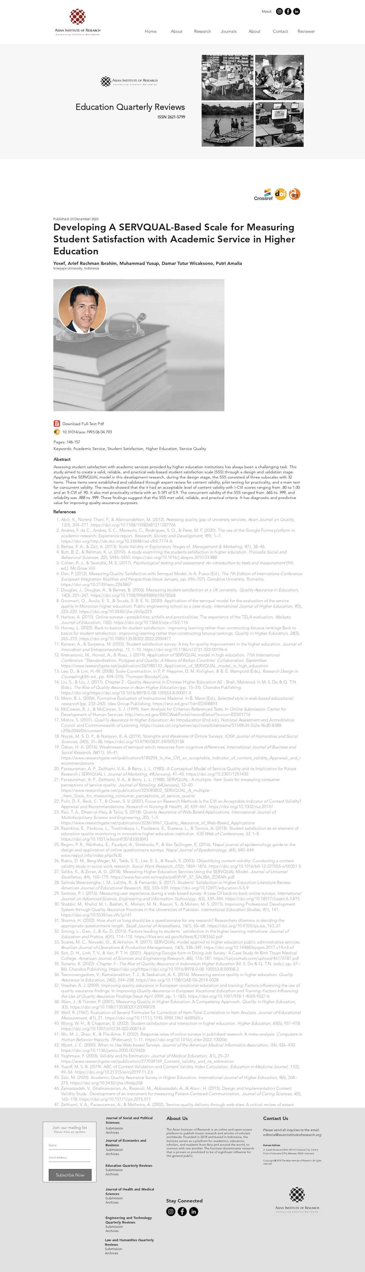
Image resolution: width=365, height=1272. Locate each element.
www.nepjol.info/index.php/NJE (91, 855)
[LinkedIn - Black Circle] (296, 11)
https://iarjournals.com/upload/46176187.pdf (256, 958)
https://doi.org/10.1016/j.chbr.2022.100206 (186, 1039)
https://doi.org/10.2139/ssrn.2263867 (96, 584)
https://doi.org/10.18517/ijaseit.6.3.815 (262, 898)
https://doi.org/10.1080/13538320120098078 (112, 1007)
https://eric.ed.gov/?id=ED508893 (185, 703)
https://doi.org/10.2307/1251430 (217, 774)
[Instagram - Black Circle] (279, 11)
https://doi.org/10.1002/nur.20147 (241, 806)
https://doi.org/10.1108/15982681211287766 (133, 525)
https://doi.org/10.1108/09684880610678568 (133, 595)
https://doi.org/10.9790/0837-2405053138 (144, 741)
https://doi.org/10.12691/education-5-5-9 (209, 887)
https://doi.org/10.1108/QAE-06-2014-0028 (177, 980)
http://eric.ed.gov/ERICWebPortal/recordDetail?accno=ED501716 (187, 714)
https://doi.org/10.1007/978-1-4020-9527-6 (228, 996)
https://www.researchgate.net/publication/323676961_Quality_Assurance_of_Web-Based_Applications (158, 822)
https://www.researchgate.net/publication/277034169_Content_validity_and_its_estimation (147, 1061)
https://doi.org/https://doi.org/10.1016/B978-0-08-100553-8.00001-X (126, 692)
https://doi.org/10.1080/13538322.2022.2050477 (125, 638)
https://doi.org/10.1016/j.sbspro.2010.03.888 (174, 557)
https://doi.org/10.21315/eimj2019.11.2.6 (114, 1072)
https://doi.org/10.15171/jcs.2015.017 (115, 1099)
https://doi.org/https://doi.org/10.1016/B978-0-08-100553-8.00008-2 (174, 969)
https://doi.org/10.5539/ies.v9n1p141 (96, 915)
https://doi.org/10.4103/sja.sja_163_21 (244, 925)
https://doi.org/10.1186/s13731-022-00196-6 (185, 649)
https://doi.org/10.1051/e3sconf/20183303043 (104, 839)
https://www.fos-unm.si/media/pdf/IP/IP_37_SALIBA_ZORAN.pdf (172, 877)
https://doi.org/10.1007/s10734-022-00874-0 (103, 1028)
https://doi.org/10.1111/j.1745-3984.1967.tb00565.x (154, 1018)
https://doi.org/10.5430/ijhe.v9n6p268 (106, 1083)
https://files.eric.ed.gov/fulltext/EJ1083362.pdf (178, 936)
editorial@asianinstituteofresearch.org (292, 1135)
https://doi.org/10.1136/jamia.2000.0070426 (103, 1050)
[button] (228, 31)
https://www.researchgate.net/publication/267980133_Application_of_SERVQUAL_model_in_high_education (164, 665)
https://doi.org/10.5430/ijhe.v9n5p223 (115, 611)
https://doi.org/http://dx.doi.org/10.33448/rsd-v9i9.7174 (114, 541)
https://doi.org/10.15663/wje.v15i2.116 (151, 622)
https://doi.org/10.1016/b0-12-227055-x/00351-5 (255, 866)
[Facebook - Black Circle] (288, 11)
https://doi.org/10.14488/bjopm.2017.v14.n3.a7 (249, 947)
